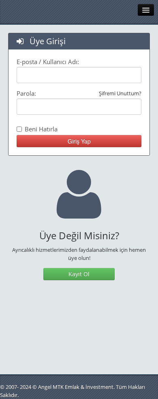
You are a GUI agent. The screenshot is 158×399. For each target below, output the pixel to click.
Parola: (79, 93)
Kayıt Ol (79, 274)
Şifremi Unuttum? (120, 93)
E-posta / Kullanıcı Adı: (48, 62)
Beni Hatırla (41, 129)
